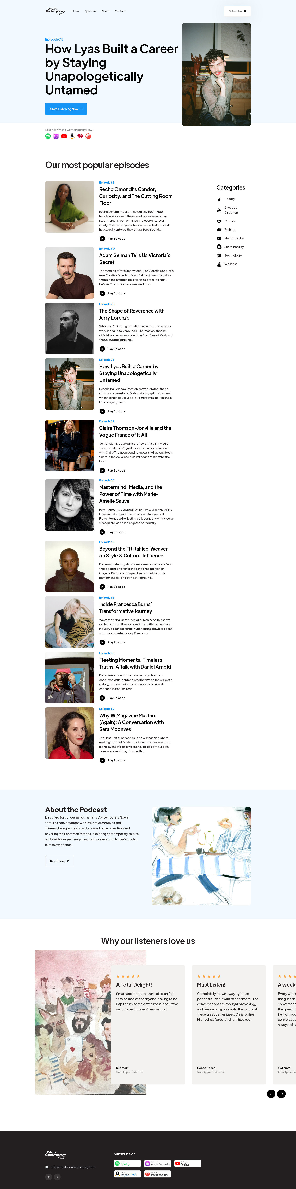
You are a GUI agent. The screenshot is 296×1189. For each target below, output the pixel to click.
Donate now (184, 1185)
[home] (55, 11)
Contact (120, 11)
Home (75, 11)
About (106, 11)
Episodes (90, 11)
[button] (271, 1094)
